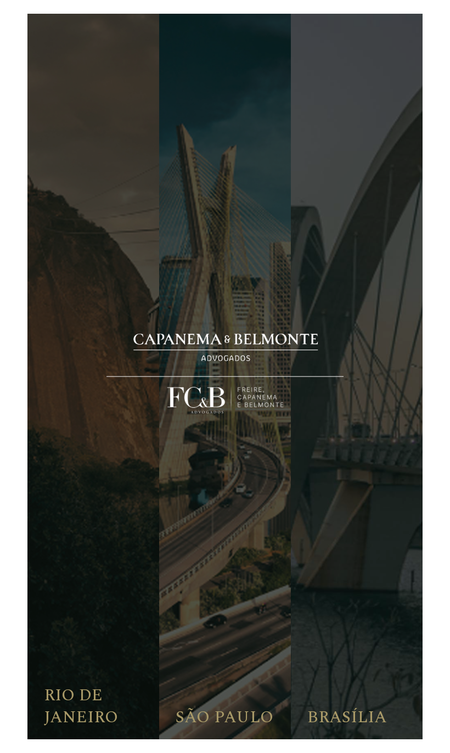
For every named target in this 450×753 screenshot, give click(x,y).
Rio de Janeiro (81, 706)
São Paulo (224, 717)
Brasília (347, 717)
